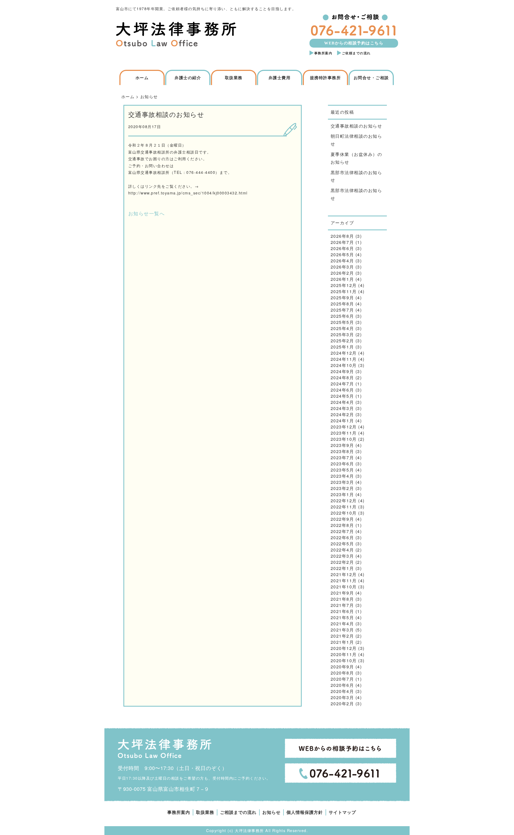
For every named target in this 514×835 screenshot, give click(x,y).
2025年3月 (342, 334)
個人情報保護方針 (304, 812)
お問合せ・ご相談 (371, 78)
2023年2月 (342, 488)
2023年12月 (344, 427)
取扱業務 (234, 78)
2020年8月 (342, 673)
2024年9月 (342, 371)
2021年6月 (342, 611)
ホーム (142, 78)
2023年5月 (342, 470)
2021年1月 (342, 642)
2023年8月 (342, 451)
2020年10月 (344, 660)
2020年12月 (344, 648)
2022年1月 (342, 568)
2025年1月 (342, 347)
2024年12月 (344, 353)
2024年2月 (342, 414)
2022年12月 (344, 500)
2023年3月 (342, 482)
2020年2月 (342, 703)
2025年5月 (342, 322)
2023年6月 (342, 464)
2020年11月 (344, 654)
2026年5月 (342, 254)
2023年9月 (342, 445)
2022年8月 (342, 525)
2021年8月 (342, 599)
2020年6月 (342, 685)
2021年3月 (342, 630)
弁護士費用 (280, 78)
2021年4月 (342, 623)
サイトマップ (342, 812)
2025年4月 (342, 328)
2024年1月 (342, 421)
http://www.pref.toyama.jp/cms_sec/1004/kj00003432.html (188, 193)
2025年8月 (342, 304)
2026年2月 (342, 273)
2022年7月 (342, 531)
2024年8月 (342, 377)
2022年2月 (342, 562)
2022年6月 (342, 537)
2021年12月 (344, 574)
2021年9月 (342, 593)
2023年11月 (344, 433)
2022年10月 (344, 513)
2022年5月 (342, 544)
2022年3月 (342, 556)
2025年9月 (342, 297)
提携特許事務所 (325, 78)
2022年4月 (342, 550)
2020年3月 (342, 697)
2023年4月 (342, 476)
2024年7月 (342, 384)
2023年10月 (344, 439)
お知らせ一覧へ (146, 213)
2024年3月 (342, 408)
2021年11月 (344, 580)
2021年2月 (342, 636)
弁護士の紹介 (188, 78)
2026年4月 (342, 261)
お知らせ (271, 812)
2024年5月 (342, 396)
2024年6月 (342, 390)
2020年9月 (342, 667)
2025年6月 (342, 316)
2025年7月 (342, 310)
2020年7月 (342, 679)
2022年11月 (344, 507)
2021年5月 (342, 617)
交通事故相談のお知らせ (356, 126)
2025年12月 (344, 285)
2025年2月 (342, 341)
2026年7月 (342, 242)
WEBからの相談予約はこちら (353, 43)
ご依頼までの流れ (356, 53)
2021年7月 (342, 605)
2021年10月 (344, 587)
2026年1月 (342, 279)
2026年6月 (342, 248)
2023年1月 (342, 494)
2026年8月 (342, 236)
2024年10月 (344, 365)
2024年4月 (342, 402)
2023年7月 (342, 457)
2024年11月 (344, 359)
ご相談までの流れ (238, 812)
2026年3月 (342, 267)
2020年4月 (342, 691)
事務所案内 (323, 53)
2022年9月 (342, 519)
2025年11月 (344, 291)
